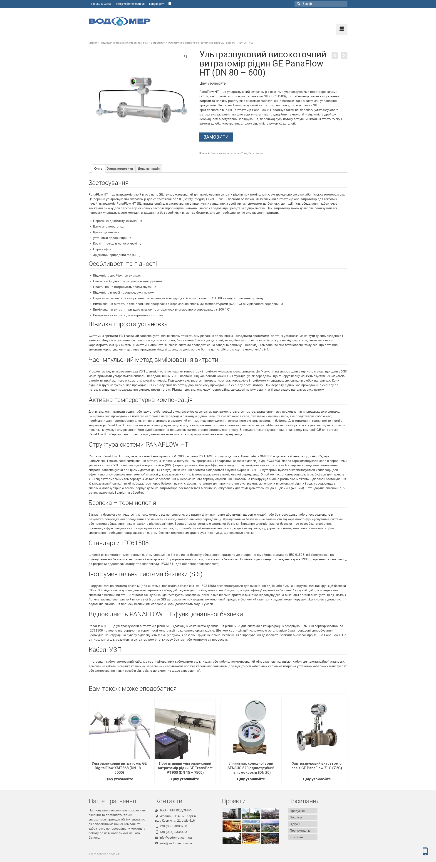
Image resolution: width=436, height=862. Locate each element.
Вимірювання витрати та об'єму (229, 153)
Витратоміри (255, 153)
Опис (98, 168)
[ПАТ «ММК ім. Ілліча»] (231, 838)
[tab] (98, 168)
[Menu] (341, 29)
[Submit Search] (298, 4)
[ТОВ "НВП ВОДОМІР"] (129, 21)
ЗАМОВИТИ (216, 137)
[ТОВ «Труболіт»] (231, 826)
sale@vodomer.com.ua (176, 843)
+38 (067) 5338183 (173, 832)
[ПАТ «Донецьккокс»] (269, 813)
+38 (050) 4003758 (173, 826)
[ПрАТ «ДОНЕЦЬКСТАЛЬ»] (250, 813)
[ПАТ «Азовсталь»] (250, 826)
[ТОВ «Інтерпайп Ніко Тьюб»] (269, 838)
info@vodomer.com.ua (175, 837)
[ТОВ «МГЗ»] (231, 813)
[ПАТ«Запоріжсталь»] (250, 838)
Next (343, 740)
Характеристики (120, 168)
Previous (93, 740)
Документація (149, 168)
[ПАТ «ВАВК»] (269, 826)
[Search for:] (321, 4)
